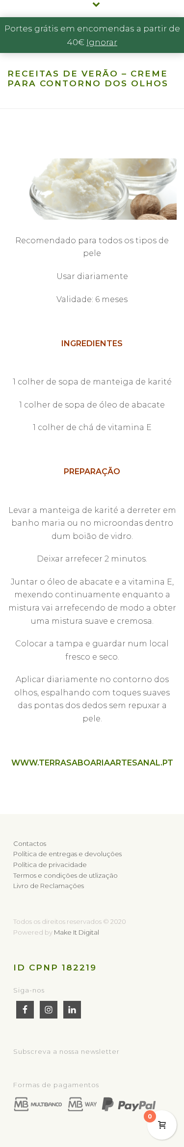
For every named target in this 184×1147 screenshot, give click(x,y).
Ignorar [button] (101, 42)
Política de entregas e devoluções (67, 854)
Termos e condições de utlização (65, 875)
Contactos (29, 843)
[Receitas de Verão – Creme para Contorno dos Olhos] (92, 189)
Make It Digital (76, 932)
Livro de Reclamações (48, 886)
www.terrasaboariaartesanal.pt (92, 762)
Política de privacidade (50, 864)
